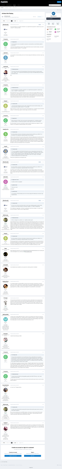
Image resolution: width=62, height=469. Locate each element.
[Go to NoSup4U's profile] (5, 339)
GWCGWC (5, 176)
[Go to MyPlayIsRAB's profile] (5, 319)
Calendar (6, 7)
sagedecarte (5, 129)
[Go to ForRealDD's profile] (5, 270)
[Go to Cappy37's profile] (5, 428)
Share (35, 16)
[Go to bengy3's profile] (5, 106)
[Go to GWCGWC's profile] (5, 182)
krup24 (5, 146)
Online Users (15, 7)
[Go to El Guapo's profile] (5, 303)
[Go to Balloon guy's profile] (5, 220)
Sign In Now (32, 455)
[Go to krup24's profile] (5, 151)
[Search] (60, 5)
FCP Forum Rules (50, 18)
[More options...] (43, 24)
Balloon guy (5, 215)
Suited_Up (50, 28)
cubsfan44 (5, 66)
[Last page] (17, 21)
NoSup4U (6, 333)
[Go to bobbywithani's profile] (5, 286)
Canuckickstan (5, 385)
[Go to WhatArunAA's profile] (3, 17)
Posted (14, 24)
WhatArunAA (7, 16)
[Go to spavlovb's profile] (5, 58)
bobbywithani (5, 281)
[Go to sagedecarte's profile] (5, 134)
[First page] (2, 21)
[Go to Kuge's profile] (5, 254)
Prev (4, 442)
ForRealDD (5, 264)
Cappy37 (6, 422)
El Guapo (5, 297)
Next (15, 442)
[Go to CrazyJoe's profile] (5, 44)
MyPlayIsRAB (5, 314)
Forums (2, 7)
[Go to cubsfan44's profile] (5, 72)
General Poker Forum (15, 17)
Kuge (5, 248)
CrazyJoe (6, 39)
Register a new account (13, 455)
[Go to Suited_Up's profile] (47, 29)
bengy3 (5, 100)
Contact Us (31, 467)
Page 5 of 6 (21, 442)
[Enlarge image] (28, 251)
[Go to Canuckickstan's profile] (5, 390)
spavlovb (6, 52)
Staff (10, 7)
